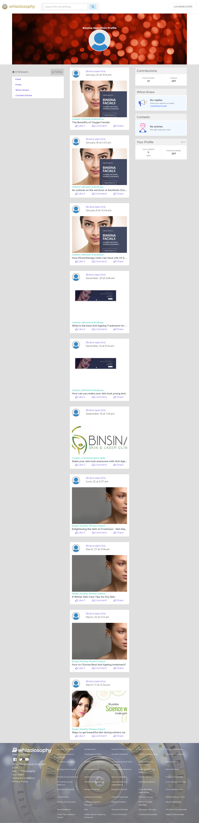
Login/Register (183, 6)
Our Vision (18, 774)
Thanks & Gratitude (119, 809)
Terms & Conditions (23, 778)
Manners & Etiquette (65, 789)
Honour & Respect (118, 777)
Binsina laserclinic (96, 71)
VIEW (183, 142)
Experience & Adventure (121, 769)
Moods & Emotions (119, 789)
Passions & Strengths (93, 797)
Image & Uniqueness (174, 777)
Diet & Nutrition (172, 762)
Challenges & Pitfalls (92, 754)
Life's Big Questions (147, 782)
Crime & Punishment (175, 754)
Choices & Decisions (93, 119)
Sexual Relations (64, 809)
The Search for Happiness (176, 809)
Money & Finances (91, 789)
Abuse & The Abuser (65, 749)
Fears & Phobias (172, 769)
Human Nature (145, 777)
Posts (18, 84)
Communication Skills (93, 458)
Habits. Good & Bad (92, 777)
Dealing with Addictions (94, 762)
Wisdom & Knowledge (175, 814)
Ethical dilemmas (91, 769)
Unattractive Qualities (148, 814)
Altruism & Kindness (93, 187)
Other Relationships (174, 789)
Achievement (90, 749)
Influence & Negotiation (94, 782)
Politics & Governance (66, 802)
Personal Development (175, 797)
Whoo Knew (22, 90)
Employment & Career (66, 769)
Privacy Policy (20, 781)
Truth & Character (119, 814)
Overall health (63, 797)
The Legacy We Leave (147, 809)
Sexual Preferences (173, 802)
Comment (101, 126)
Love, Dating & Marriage (176, 782)
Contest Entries (23, 95)
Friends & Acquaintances (67, 777)
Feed (18, 79)
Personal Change (146, 797)
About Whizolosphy (23, 771)
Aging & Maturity (146, 749)
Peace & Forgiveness (119, 797)
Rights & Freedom (118, 802)
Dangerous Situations (66, 762)
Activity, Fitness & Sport (92, 526)
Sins (86, 809)
